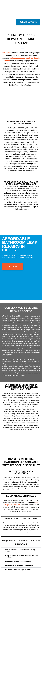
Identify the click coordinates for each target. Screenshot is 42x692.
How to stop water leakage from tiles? (18, 569)
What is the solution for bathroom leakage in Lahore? (21, 550)
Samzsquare (6, 53)
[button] (3, 22)
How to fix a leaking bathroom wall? (18, 561)
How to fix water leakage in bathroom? (19, 565)
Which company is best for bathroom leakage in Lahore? (21, 556)
